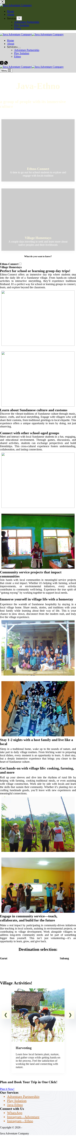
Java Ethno (15, 1105)
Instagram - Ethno (20, 1121)
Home (10, 40)
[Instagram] (2, 63)
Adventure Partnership (26, 50)
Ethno (17, 56)
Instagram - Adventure (23, 1117)
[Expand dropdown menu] (19, 47)
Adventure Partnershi (22, 1096)
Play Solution (21, 53)
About (10, 43)
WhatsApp (14, 1113)
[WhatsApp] (6, 63)
